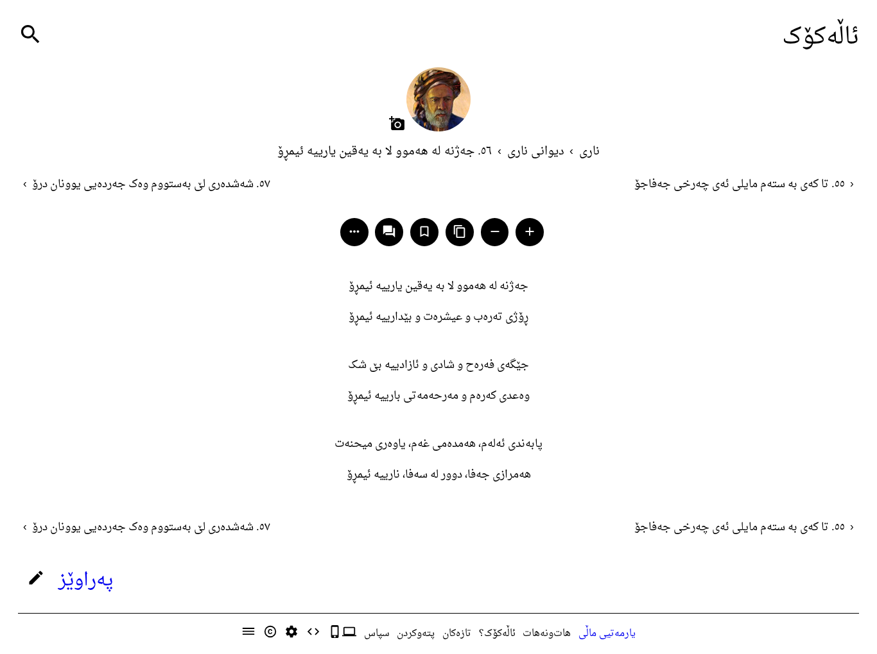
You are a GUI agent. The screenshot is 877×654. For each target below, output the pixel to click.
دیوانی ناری (535, 151)
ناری (589, 151)
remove (495, 231)
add (530, 231)
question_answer (389, 231)
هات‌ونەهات (547, 633)
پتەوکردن (416, 633)
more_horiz (354, 231)
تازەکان (456, 633)
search (30, 34)
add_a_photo (397, 123)
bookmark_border (424, 231)
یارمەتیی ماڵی (607, 633)
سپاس (377, 633)
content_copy (460, 231)
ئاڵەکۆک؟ (497, 633)
